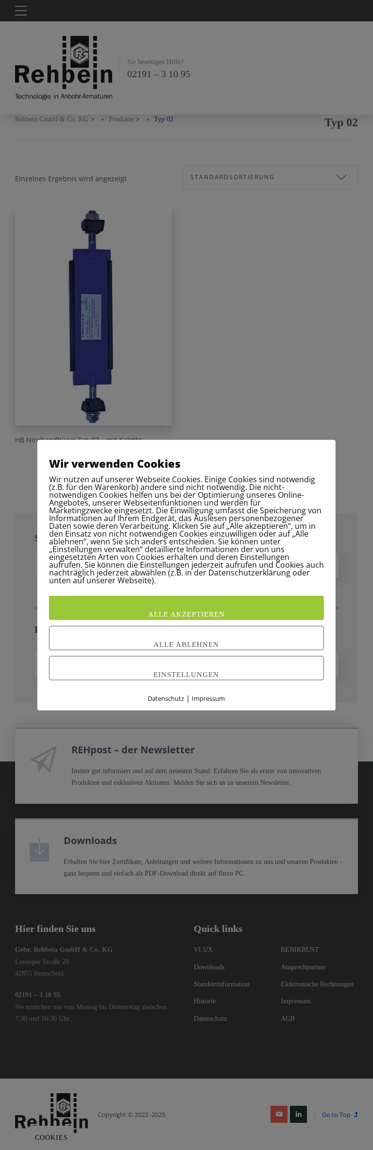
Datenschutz (166, 698)
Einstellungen (186, 674)
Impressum (208, 698)
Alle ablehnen (186, 644)
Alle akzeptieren (186, 614)
